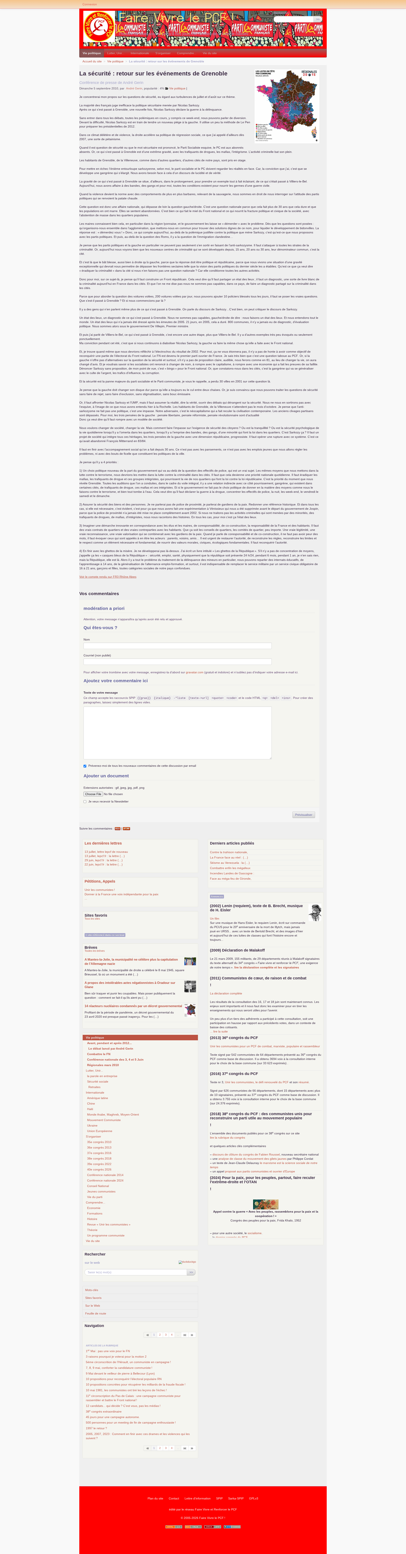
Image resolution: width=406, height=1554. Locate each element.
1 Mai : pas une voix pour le (108, 1351)
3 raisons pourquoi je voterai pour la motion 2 (116, 1356)
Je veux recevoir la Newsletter (108, 801)
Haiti (90, 1109)
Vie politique (92, 53)
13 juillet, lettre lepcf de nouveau (106, 851)
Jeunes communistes (101, 1191)
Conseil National (98, 1186)
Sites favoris (93, 1297)
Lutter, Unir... (115, 53)
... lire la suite (219, 1031)
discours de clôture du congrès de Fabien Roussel (246, 1154)
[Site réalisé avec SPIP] (232, 1526)
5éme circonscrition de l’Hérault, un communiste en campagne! (128, 1362)
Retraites (94, 1087)
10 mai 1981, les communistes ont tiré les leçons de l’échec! (126, 1390)
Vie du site (210, 53)
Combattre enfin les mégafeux (230, 868)
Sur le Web (92, 1305)
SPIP (219, 1498)
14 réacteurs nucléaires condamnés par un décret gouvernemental (133, 1006)
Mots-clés (91, 1290)
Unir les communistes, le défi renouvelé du (257, 1082)
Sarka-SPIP (236, 1498)
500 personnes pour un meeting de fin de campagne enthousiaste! (131, 1422)
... (86, 898)
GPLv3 (253, 1498)
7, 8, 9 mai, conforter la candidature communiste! (119, 1367)
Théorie (92, 1230)
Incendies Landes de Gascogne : (232, 873)
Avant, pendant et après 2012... (109, 1043)
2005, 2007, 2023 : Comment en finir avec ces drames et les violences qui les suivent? (138, 1436)
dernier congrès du (232, 1237)
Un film (214, 918)
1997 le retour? (96, 1428)
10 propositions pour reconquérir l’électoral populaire (124, 1379)
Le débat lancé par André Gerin (110, 1048)
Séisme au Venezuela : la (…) (230, 862)
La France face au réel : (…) (229, 857)
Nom (87, 639)
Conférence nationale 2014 (105, 1175)
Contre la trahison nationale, (229, 852)
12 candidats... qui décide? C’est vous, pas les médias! (123, 1405)
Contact (174, 1498)
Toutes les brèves (95, 950)
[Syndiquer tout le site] (193, 1526)
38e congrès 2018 (99, 1158)
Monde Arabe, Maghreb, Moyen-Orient (113, 1114)
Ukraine (92, 1125)
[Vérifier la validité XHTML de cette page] (173, 1526)
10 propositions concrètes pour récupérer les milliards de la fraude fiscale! (135, 1384)
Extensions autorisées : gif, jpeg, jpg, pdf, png (114, 787)
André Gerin (134, 88)
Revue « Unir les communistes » (108, 1224)
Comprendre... (186, 53)
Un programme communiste (106, 1235)
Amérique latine (97, 1098)
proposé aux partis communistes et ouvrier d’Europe (260, 1171)
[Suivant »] (192, 1335)
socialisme (255, 1233)
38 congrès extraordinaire (104, 1411)
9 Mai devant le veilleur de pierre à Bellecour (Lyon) (120, 1373)
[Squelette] (212, 1526)
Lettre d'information (198, 1498)
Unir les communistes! (100, 889)
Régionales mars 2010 (103, 1065)
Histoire (92, 1219)
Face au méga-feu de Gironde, (230, 878)
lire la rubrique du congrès (227, 1137)
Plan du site (155, 1498)
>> (318, 19)
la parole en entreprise (102, 1076)
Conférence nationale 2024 (105, 1180)
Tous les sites (92, 918)
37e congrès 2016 (99, 1153)
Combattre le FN (98, 1054)
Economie (93, 1208)
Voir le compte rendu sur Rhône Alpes (107, 576)
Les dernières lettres (103, 843)
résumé (304, 1082)
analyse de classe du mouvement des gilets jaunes (252, 1158)
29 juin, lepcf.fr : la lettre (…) (104, 860)
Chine (91, 1103)
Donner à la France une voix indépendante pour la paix (121, 894)
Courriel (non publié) (97, 655)
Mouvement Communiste (104, 1120)
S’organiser (163, 53)
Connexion (89, 4)
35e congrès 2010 (99, 1142)
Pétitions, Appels (100, 881)
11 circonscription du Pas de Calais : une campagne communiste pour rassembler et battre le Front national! (133, 1398)
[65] (185, 1335)
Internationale (140, 53)
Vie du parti (94, 1197)
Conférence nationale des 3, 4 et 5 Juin (115, 1059)
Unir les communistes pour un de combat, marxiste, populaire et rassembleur (265, 1046)
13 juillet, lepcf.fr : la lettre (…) (105, 856)
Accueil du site (92, 61)
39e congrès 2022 (99, 1164)
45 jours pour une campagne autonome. (113, 1417)
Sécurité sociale (97, 1081)
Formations (94, 1213)
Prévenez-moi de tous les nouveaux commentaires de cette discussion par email (142, 765)
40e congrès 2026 (99, 1169)
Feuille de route (95, 1313)
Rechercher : (282, 13)
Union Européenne (99, 1131)
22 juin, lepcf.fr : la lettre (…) (104, 864)
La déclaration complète (226, 993)
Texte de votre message (101, 692)
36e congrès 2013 (99, 1147)
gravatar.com (194, 672)
